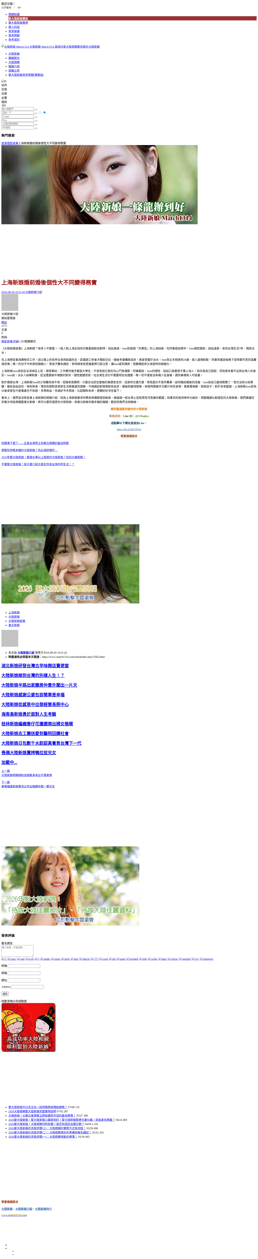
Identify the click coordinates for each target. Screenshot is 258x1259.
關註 (4, 322)
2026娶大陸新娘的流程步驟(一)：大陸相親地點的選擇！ (43, 1136)
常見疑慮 (14, 31)
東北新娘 (14, 625)
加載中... (9, 762)
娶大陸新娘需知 (18, 18)
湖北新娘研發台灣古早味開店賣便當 (35, 665)
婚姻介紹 (14, 66)
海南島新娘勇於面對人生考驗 (28, 714)
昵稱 (4, 965)
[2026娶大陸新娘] (70, 602)
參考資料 (14, 39)
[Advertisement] (129, 249)
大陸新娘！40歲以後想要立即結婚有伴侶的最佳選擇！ (42, 1115)
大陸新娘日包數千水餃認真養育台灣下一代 (41, 743)
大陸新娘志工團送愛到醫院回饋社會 (35, 733)
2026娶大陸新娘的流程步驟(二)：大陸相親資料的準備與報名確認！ (50, 1132)
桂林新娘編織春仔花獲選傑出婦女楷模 (37, 724)
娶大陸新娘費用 (18, 22)
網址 (4, 980)
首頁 (4, 143)
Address (6, 986)
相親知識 (14, 14)
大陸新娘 (14, 53)
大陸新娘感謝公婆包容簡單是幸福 (33, 695)
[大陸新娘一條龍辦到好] (99, 223)
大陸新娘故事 (16, 620)
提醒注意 (14, 70)
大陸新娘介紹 (26, 652)
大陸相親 (14, 62)
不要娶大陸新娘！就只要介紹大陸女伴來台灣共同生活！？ (37, 464)
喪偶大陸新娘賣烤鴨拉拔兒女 (28, 752)
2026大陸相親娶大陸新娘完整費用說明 (32, 1111)
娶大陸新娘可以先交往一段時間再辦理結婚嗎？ (37, 1107)
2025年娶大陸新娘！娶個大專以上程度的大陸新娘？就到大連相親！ (43, 457)
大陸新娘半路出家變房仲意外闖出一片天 (39, 685)
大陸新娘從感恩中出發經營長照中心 (35, 704)
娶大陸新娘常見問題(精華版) (26, 74)
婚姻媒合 (14, 58)
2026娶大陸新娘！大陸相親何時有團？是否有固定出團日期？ (46, 1124)
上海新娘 (14, 612)
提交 (5, 994)
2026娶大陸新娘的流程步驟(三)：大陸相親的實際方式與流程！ (47, 1128)
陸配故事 (12, 143)
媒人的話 (14, 27)
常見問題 (14, 35)
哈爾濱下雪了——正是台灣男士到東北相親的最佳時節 (35, 443)
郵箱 (4, 973)
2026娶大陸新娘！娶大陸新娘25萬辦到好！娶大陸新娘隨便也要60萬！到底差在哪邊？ (61, 1119)
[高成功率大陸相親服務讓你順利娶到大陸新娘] (28, 1051)
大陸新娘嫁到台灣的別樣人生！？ (33, 675)
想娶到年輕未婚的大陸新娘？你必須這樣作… (29, 450)
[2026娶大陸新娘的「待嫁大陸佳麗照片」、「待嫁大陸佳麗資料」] (70, 924)
